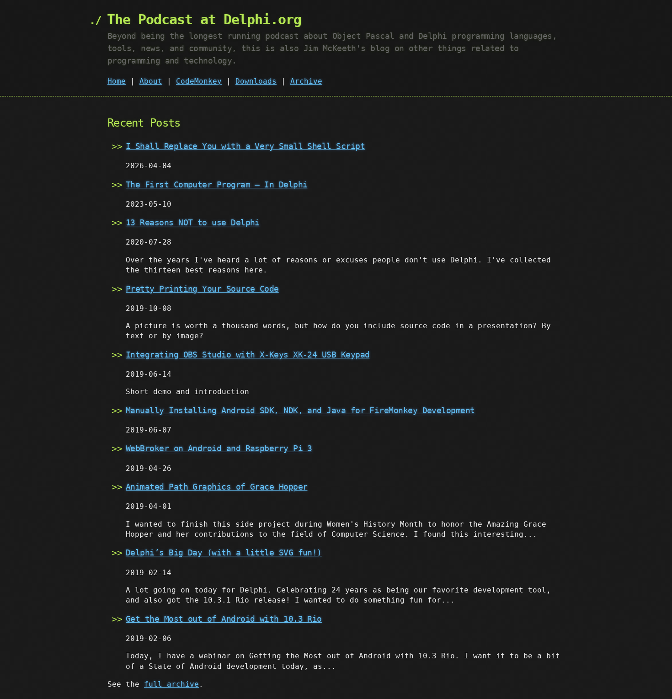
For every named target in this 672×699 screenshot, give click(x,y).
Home (116, 81)
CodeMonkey (199, 81)
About (150, 81)
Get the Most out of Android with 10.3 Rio (224, 619)
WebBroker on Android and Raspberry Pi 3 (219, 448)
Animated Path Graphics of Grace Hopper (216, 486)
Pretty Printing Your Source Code (202, 288)
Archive (306, 81)
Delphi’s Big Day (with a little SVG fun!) (224, 552)
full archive (171, 684)
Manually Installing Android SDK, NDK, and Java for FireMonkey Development (300, 410)
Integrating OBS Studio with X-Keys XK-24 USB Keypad (247, 354)
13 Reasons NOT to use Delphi (193, 222)
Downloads (256, 81)
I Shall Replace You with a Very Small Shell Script (245, 146)
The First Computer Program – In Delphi (216, 184)
